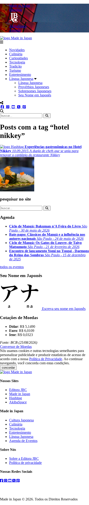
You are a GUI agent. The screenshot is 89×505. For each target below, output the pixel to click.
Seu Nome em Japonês (34, 95)
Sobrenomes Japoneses (34, 91)
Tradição (15, 66)
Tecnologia (17, 62)
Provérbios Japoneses (33, 87)
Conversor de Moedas (16, 347)
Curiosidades (18, 58)
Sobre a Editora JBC (24, 458)
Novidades (17, 50)
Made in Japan (19, 394)
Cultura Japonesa (21, 420)
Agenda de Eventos (23, 441)
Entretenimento (20, 75)
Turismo (15, 70)
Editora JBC (18, 390)
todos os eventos (12, 267)
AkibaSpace (18, 402)
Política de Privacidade (45, 359)
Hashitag (15, 398)
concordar (8, 367)
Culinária (15, 54)
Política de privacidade (25, 463)
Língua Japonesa (21, 79)
